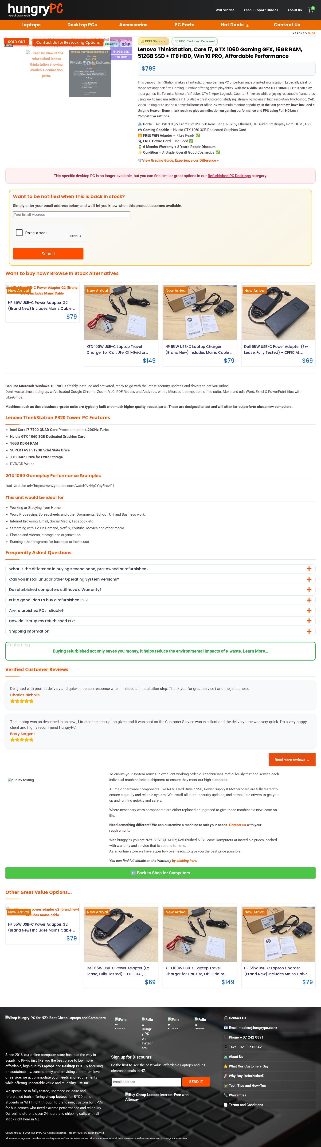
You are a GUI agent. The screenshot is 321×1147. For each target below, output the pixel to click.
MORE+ (85, 1083)
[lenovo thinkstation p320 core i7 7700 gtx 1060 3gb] (90, 73)
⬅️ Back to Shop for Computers (160, 872)
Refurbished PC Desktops (229, 176)
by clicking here (184, 861)
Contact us (237, 825)
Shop (311, 33)
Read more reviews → (292, 760)
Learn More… (255, 651)
